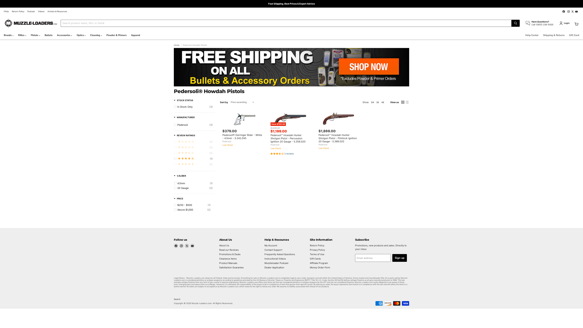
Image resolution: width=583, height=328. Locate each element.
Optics (81, 35)
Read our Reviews (229, 249)
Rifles (21, 35)
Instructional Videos (275, 258)
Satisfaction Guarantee (231, 267)
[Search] (515, 23)
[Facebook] (176, 246)
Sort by (224, 102)
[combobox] (286, 23)
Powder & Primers (116, 35)
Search (177, 299)
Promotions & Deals (229, 254)
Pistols (35, 35)
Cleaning (95, 35)
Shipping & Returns (553, 35)
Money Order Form (320, 267)
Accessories (64, 35)
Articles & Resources (57, 11)
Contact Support (273, 249)
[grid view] (403, 102)
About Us (224, 245)
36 (377, 102)
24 (372, 102)
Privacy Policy (317, 249)
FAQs (6, 11)
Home (176, 45)
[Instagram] (181, 246)
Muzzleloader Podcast (276, 263)
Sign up (399, 258)
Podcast (31, 11)
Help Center (532, 35)
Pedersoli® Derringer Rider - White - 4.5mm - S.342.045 (242, 136)
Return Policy (18, 11)
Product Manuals (228, 263)
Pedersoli (226, 141)
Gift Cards (315, 258)
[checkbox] (195, 107)
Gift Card (574, 35)
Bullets (49, 35)
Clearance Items (228, 258)
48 (382, 102)
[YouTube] (192, 246)
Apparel (135, 35)
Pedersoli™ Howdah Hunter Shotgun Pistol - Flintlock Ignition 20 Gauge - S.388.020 (338, 138)
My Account (270, 245)
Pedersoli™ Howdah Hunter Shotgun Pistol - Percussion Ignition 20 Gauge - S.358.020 (288, 138)
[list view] (407, 102)
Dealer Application (274, 267)
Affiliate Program (319, 263)
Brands (8, 35)
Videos (41, 11)
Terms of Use (317, 254)
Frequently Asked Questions (279, 254)
